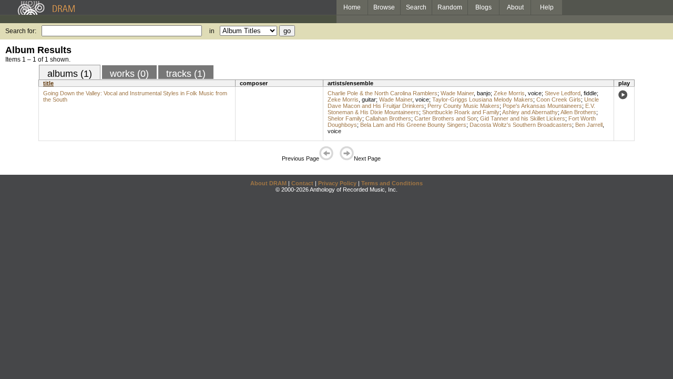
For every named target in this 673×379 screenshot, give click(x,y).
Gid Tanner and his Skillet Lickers (522, 118)
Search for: (20, 31)
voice (535, 93)
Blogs (483, 7)
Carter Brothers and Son (445, 118)
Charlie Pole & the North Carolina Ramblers (382, 93)
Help (547, 7)
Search (416, 7)
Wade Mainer (457, 93)
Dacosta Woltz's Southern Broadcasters (521, 125)
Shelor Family (345, 118)
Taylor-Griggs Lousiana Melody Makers (482, 99)
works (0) (129, 73)
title (48, 83)
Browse (384, 7)
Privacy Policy (337, 183)
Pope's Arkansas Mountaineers (542, 106)
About (515, 7)
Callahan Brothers (388, 118)
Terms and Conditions (392, 183)
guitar (369, 99)
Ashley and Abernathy (530, 112)
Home (352, 7)
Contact (302, 183)
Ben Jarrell (589, 125)
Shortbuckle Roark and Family (460, 112)
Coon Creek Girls (558, 99)
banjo (484, 93)
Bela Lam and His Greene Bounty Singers (413, 125)
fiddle (590, 93)
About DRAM (268, 183)
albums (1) (69, 73)
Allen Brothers (578, 112)
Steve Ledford (562, 93)
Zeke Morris (509, 93)
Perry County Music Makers (463, 106)
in (212, 31)
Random (449, 7)
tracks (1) (186, 73)
